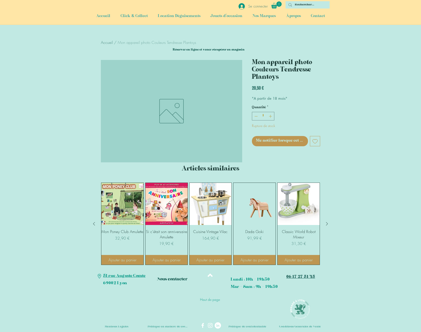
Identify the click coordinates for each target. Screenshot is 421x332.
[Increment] (271, 116)
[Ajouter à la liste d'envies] (315, 141)
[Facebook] (203, 325)
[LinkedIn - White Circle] (218, 325)
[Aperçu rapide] (122, 204)
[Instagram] (210, 325)
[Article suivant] (327, 224)
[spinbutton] (263, 116)
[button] (276, 5)
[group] (210, 223)
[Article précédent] (94, 224)
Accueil (107, 42)
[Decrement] (255, 116)
